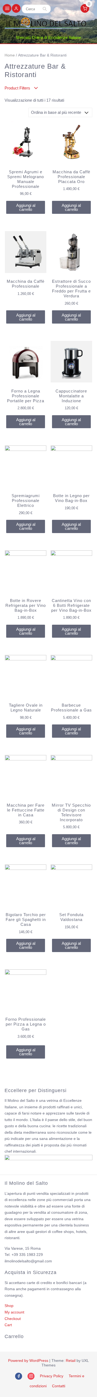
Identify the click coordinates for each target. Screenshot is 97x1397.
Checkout (13, 1318)
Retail (70, 1360)
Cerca (44, 8)
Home (10, 55)
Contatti (58, 1386)
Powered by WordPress (28, 1360)
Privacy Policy (51, 1376)
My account (14, 1312)
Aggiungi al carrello (25, 207)
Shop (9, 1305)
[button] (16, 8)
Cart (8, 1325)
